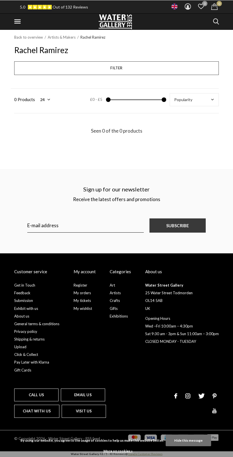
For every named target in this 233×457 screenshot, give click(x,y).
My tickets (82, 300)
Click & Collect (26, 354)
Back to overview (28, 37)
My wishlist (83, 308)
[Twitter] (201, 396)
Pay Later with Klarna (31, 362)
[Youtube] (214, 410)
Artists (115, 293)
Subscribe (177, 225)
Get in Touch (24, 285)
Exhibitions (119, 316)
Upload (20, 347)
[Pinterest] (215, 396)
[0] (214, 6)
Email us (82, 395)
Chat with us (37, 411)
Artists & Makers (62, 37)
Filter (116, 68)
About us (21, 316)
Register (80, 285)
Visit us (84, 411)
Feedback (22, 293)
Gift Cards (22, 370)
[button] (18, 21)
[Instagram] (187, 396)
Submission (23, 300)
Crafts (115, 300)
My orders (82, 293)
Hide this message (188, 440)
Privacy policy (25, 331)
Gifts (114, 308)
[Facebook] (175, 396)
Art (112, 285)
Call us (36, 395)
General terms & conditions (36, 324)
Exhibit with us (26, 308)
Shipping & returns (29, 339)
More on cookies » (118, 451)
